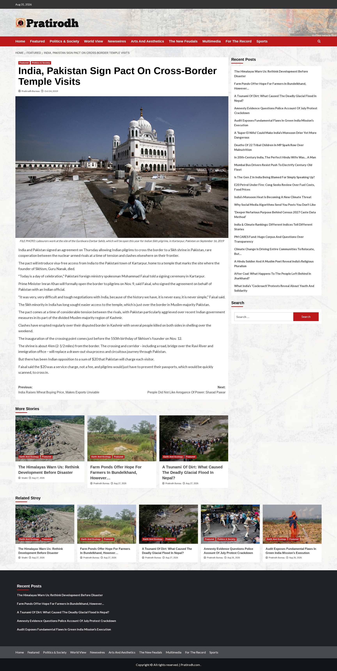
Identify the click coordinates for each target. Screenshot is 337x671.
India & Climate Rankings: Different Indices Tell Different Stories (273, 227)
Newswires (117, 41)
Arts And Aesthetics (147, 41)
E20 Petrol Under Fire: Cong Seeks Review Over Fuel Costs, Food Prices (274, 187)
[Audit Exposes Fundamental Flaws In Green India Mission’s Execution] (292, 524)
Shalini (24, 478)
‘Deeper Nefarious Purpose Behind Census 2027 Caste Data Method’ (275, 214)
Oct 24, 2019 (51, 91)
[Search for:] (263, 316)
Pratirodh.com (190, 665)
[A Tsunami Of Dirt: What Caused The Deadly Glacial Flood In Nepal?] (193, 438)
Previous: (58, 390)
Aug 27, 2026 (38, 478)
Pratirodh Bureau (31, 91)
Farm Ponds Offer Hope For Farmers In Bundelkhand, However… (116, 472)
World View (93, 41)
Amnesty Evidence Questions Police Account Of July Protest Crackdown (275, 110)
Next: (186, 390)
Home (20, 41)
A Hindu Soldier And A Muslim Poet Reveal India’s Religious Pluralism (274, 264)
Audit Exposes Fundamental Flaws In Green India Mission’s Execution (274, 123)
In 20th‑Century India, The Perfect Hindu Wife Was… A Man (275, 157)
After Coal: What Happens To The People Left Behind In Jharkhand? (272, 276)
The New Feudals (183, 41)
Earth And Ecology (29, 457)
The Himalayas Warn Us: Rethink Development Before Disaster (271, 74)
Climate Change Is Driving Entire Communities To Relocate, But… (274, 251)
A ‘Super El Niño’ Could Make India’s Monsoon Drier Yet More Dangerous (275, 135)
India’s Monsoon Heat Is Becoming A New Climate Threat (272, 197)
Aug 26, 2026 (233, 557)
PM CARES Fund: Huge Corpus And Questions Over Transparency (269, 239)
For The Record (239, 41)
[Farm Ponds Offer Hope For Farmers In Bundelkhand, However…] (121, 438)
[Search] (319, 41)
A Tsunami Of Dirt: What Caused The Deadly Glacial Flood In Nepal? (192, 472)
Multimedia (211, 41)
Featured (37, 41)
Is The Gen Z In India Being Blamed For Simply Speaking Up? (274, 177)
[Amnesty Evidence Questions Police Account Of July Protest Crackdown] (230, 524)
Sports (262, 41)
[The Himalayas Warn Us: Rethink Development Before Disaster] (49, 438)
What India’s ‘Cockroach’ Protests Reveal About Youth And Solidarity (274, 288)
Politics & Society (64, 41)
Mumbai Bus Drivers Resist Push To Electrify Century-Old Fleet (273, 167)
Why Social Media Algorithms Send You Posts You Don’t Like (275, 204)
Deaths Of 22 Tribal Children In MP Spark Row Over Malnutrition (269, 147)
